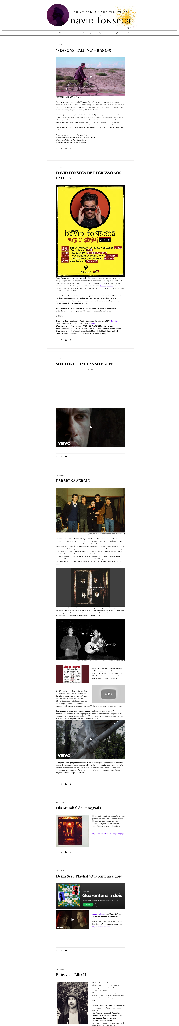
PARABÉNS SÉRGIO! (74, 480)
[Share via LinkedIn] (66, 149)
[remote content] (90, 389)
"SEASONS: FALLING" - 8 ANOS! (83, 50)
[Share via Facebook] (57, 149)
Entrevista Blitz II (71, 974)
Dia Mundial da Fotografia (78, 807)
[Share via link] (71, 149)
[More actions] (124, 45)
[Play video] (90, 76)
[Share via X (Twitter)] (61, 149)
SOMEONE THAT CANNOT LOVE (84, 363)
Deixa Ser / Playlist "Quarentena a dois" (89, 875)
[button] (133, 27)
